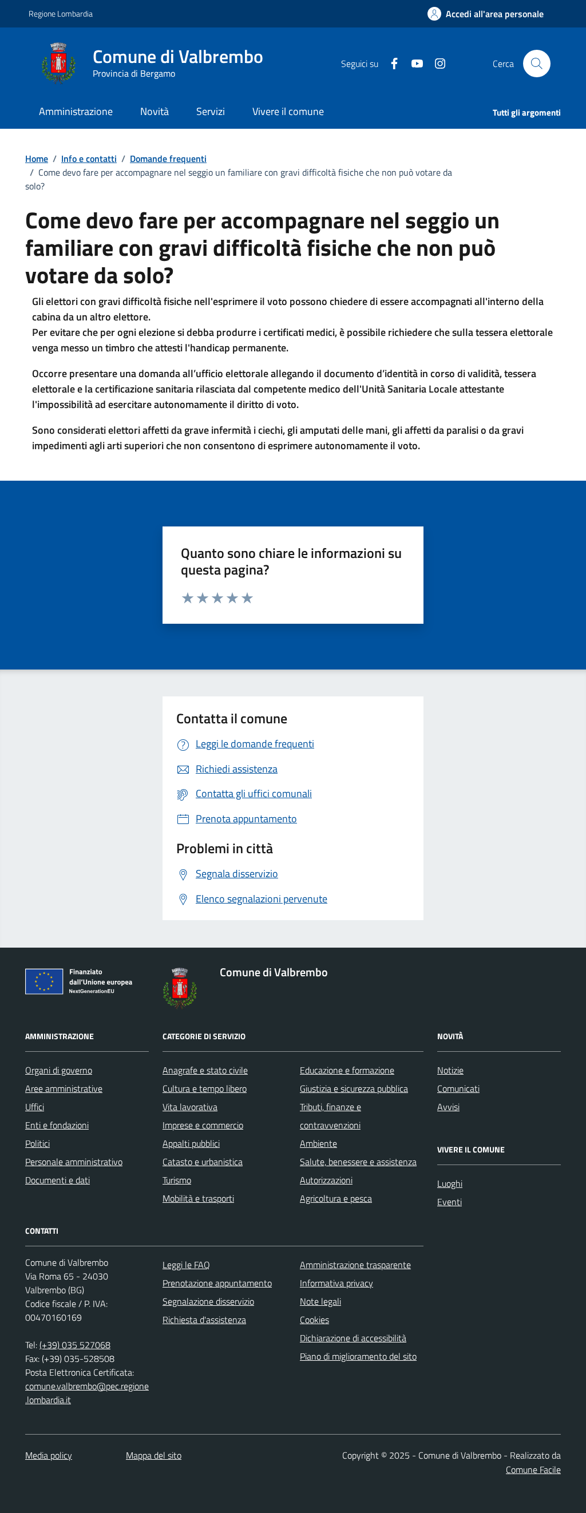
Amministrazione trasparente (355, 1265)
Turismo (177, 1180)
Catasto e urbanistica (203, 1162)
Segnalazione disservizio (208, 1301)
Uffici (34, 1107)
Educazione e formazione (347, 1070)
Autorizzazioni (326, 1180)
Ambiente (318, 1143)
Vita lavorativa (190, 1107)
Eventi (449, 1202)
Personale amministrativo (73, 1162)
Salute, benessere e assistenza (358, 1162)
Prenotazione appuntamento (217, 1283)
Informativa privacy (336, 1283)
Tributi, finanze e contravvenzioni (330, 1116)
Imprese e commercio (203, 1125)
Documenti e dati (57, 1180)
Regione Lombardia (61, 13)
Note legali (320, 1301)
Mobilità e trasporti (198, 1198)
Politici (37, 1143)
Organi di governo (58, 1070)
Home (36, 158)
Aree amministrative (63, 1088)
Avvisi (448, 1107)
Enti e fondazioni (57, 1125)
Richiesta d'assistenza (204, 1319)
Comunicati (458, 1088)
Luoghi (449, 1183)
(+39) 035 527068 (74, 1345)
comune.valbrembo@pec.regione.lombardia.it (87, 1393)
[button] (485, 14)
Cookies (314, 1319)
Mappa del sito (153, 1455)
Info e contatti (89, 158)
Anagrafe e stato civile (205, 1070)
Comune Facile (533, 1469)
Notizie (450, 1070)
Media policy (48, 1455)
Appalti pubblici (191, 1143)
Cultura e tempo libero (205, 1088)
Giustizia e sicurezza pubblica (354, 1088)
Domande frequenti (168, 158)
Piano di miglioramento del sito (358, 1356)
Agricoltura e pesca (336, 1198)
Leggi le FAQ (186, 1265)
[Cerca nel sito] (537, 63)
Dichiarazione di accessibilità (353, 1338)
